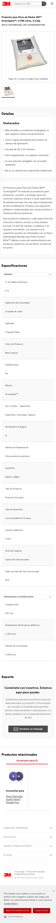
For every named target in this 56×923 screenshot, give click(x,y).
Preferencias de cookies (25, 874)
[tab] (27, 760)
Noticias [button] (10, 837)
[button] (13, 916)
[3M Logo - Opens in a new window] (6, 4)
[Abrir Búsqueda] (52, 4)
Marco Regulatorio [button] (18, 846)
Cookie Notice (11, 904)
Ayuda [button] (8, 855)
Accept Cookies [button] (41, 911)
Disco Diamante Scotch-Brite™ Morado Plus (14, 799)
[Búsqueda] (44, 4)
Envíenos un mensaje (31, 729)
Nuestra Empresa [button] (16, 828)
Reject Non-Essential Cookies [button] (17, 911)
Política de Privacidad (35, 872)
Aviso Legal (19, 872)
